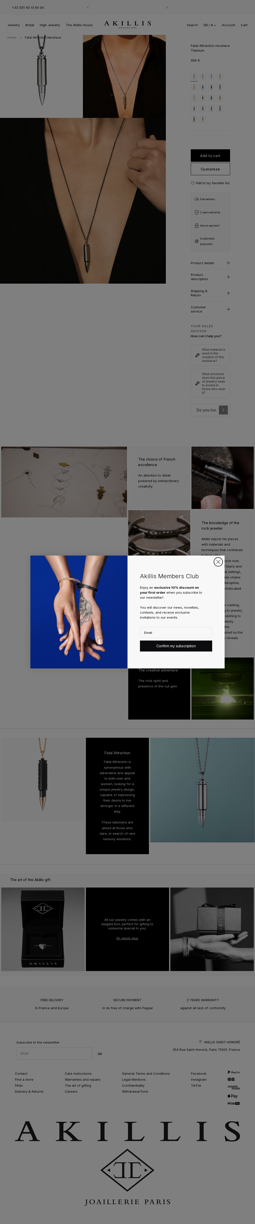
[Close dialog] (218, 562)
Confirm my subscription (176, 646)
